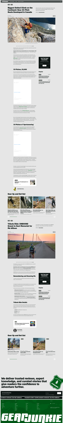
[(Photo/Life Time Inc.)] (31, 246)
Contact (3, 404)
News (16, 1)
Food (26, 404)
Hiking (15, 404)
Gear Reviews (12, 1)
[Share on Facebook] (54, 16)
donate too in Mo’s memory (31, 297)
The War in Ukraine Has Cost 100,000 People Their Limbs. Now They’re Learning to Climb (13, 211)
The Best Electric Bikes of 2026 (13, 351)
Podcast (3, 405)
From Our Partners (21, 1)
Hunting (38, 404)
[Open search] (60, 1)
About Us (3, 403)
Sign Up (44, 65)
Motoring (27, 403)
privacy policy (47, 283)
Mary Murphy (19, 329)
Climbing (16, 180)
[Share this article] (53, 16)
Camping (16, 403)
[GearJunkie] (5, 1)
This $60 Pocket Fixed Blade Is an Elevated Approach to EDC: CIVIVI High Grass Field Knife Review (44, 77)
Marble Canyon (15, 58)
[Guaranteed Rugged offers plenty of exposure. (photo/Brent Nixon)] (31, 30)
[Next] (54, 216)
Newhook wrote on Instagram (23, 106)
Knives (40, 74)
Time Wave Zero (30, 170)
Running (38, 405)
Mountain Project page (26, 110)
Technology (16, 405)
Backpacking (41, 296)
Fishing (27, 405)
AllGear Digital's (58, 407)
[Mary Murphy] (15, 330)
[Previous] (8, 216)
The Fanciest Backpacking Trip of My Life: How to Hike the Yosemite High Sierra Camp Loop (44, 82)
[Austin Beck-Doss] (15, 189)
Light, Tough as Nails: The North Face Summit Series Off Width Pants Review (51, 211)
